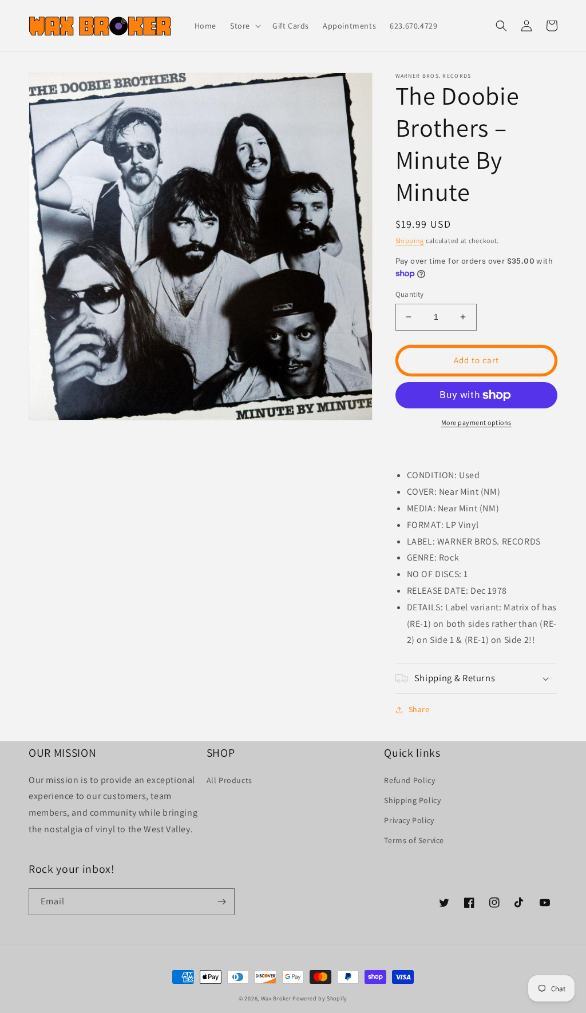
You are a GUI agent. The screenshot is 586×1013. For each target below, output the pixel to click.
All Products (229, 780)
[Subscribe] (221, 901)
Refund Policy (409, 780)
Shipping (410, 240)
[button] (244, 26)
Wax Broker (276, 998)
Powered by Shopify (319, 998)
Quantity (409, 294)
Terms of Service (414, 840)
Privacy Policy (409, 820)
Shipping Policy (412, 800)
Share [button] (419, 709)
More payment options (476, 422)
